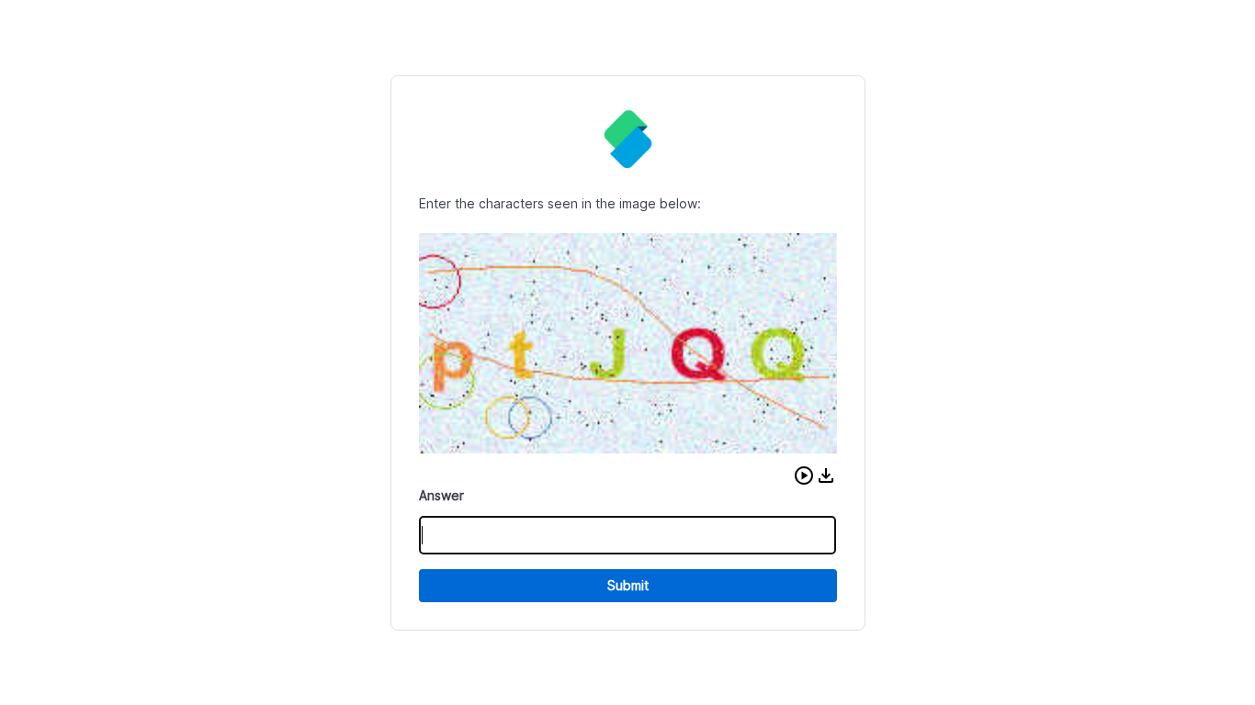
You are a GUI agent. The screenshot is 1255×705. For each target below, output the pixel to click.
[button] (804, 475)
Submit (628, 585)
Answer (441, 495)
